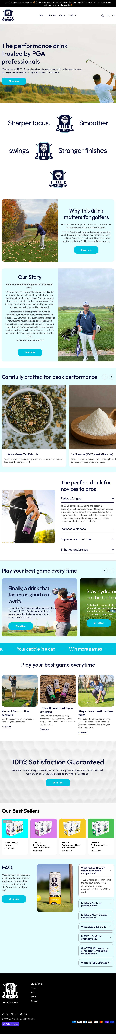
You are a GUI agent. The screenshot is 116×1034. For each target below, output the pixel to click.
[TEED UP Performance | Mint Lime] (101, 828)
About (33, 997)
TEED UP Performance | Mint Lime (100, 845)
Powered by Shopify (26, 1019)
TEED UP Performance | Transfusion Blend (41, 845)
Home (33, 988)
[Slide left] (105, 377)
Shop (33, 992)
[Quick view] (25, 823)
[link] (64, 123)
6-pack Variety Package (11, 843)
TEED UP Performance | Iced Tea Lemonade (71, 845)
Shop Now (14, 81)
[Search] (102, 15)
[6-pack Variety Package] (15, 828)
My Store (12, 1019)
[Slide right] (111, 377)
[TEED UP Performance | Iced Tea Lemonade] (72, 828)
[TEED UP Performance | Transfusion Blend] (43, 828)
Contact (34, 1001)
